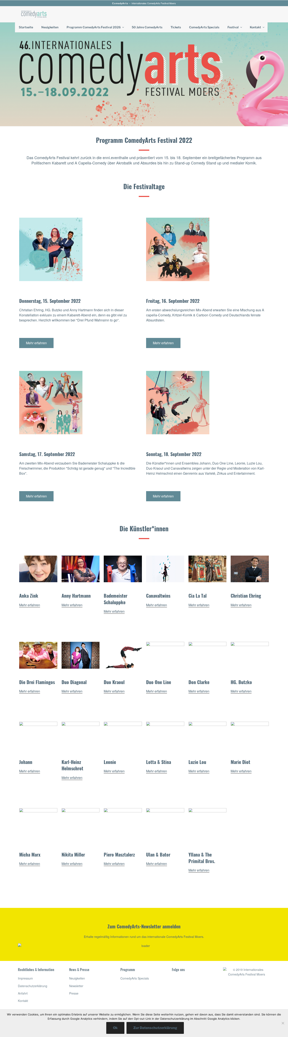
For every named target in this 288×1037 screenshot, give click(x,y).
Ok (115, 1028)
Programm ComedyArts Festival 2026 (94, 27)
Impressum (25, 978)
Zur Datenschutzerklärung (155, 1028)
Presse (73, 993)
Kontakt (255, 27)
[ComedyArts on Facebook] (184, 981)
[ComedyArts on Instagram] (184, 1008)
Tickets (176, 27)
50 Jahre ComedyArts (147, 27)
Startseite (26, 27)
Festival (233, 27)
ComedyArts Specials (204, 27)
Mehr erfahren (29, 605)
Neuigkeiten (49, 27)
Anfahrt (23, 993)
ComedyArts (120, 3)
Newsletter (76, 986)
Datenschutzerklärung (32, 986)
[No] (283, 1023)
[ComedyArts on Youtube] (184, 994)
